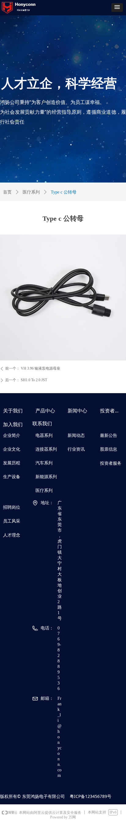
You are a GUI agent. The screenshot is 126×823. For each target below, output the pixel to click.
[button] (117, 7)
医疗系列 (31, 192)
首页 (7, 192)
